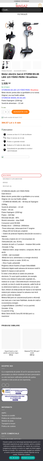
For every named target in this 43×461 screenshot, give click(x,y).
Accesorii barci (20, 71)
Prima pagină (7, 71)
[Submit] (39, 10)
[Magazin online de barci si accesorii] (21, 5)
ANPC (4, 413)
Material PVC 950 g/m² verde (32, 352)
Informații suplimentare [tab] (12, 179)
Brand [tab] (5, 182)
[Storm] (15, 159)
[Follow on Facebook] (3, 385)
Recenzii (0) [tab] (7, 186)
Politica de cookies (9, 426)
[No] (40, 450)
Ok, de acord (14, 458)
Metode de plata (7, 421)
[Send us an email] (7, 385)
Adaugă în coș (21, 112)
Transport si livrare (8, 423)
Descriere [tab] (7, 175)
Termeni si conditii (8, 415)
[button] (3, 5)
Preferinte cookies (24, 454)
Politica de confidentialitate (12, 418)
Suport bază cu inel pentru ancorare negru (11, 352)
